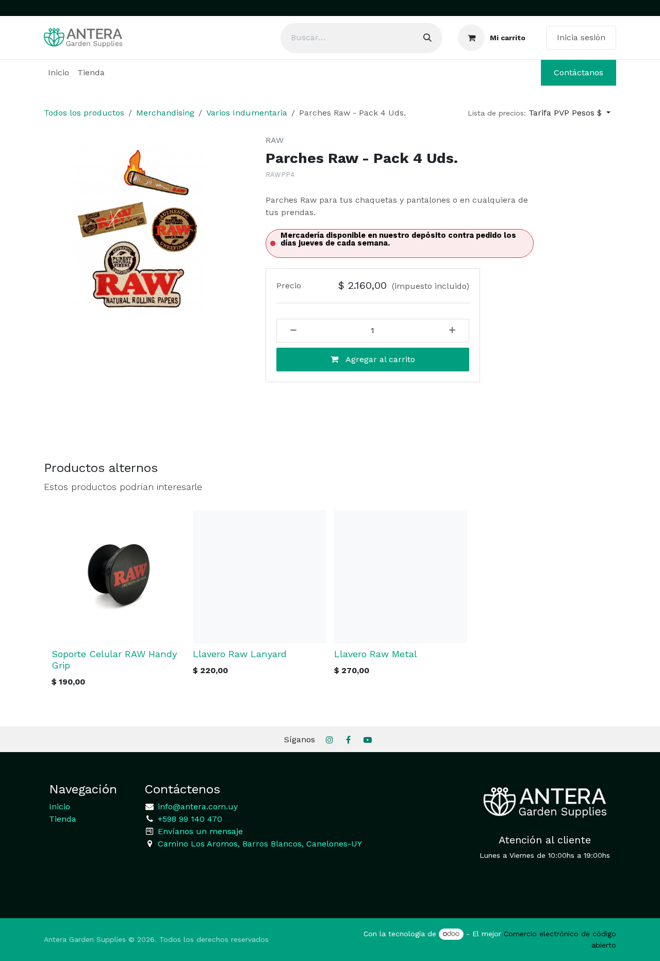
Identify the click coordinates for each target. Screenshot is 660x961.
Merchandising (165, 113)
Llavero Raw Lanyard (240, 653)
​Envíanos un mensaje (200, 831)
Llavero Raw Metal (375, 653)
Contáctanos (578, 72)
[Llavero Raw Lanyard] (259, 576)
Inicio (59, 806)
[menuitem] (58, 72)
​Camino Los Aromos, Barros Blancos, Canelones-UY (260, 844)
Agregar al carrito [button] (379, 359)
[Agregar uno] (456, 330)
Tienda (62, 819)
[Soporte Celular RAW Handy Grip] (118, 576)
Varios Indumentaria (246, 113)
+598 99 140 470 (188, 819)
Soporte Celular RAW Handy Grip (114, 659)
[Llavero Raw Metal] (400, 576)
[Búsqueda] (427, 38)
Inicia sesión (581, 37)
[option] (330, 602)
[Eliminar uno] (290, 330)
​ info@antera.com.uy (196, 806)
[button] (539, 113)
